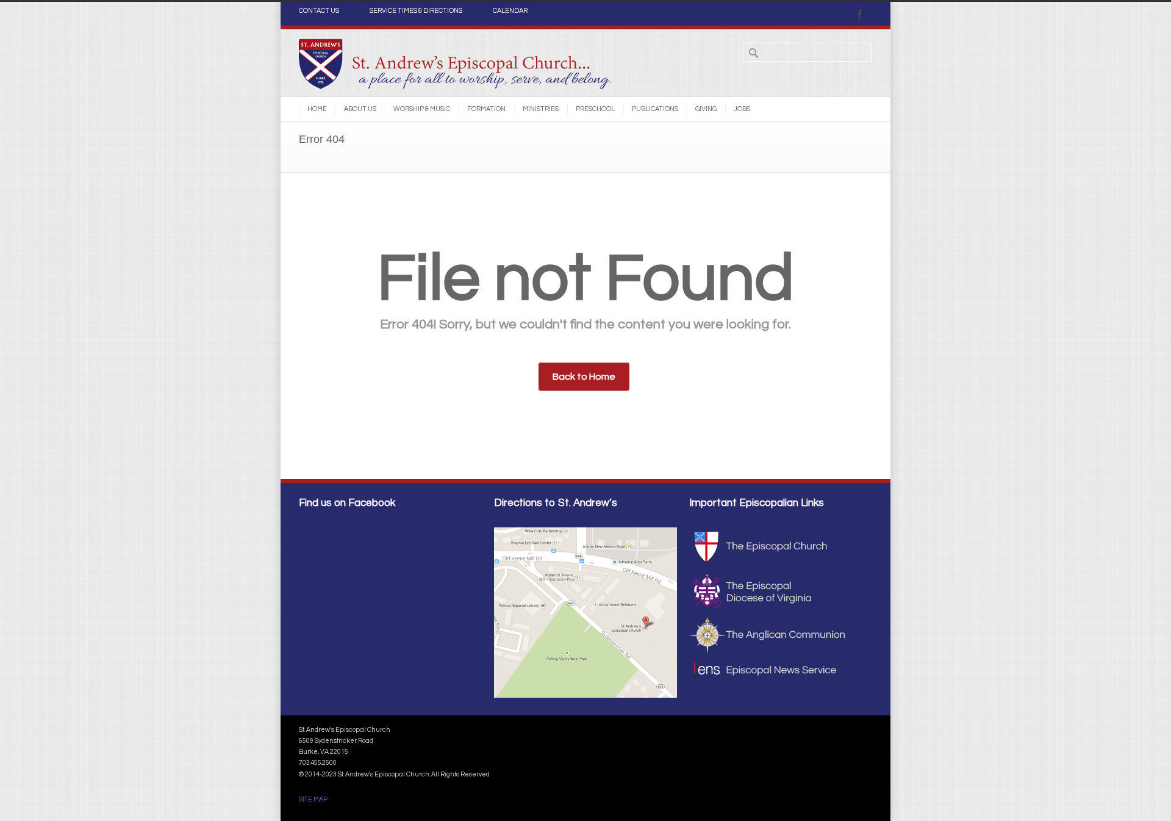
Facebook (860, 14)
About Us (360, 109)
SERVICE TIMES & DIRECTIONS (416, 11)
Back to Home (584, 377)
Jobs (742, 109)
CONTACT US (319, 11)
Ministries (541, 109)
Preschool (595, 109)
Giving (706, 109)
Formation (486, 109)
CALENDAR (510, 11)
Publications (655, 109)
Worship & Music (421, 109)
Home (317, 109)
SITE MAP (313, 799)
